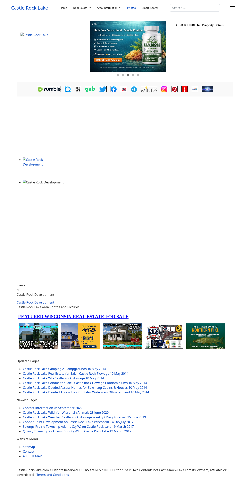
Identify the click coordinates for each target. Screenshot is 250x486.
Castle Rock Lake (29, 7)
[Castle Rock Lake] (53, 49)
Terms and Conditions (53, 475)
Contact (28, 451)
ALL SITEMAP (32, 456)
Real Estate (80, 7)
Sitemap (29, 447)
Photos (131, 7)
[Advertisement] (125, 128)
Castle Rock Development (35, 302)
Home (63, 7)
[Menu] (232, 8)
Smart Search (150, 7)
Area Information (107, 7)
